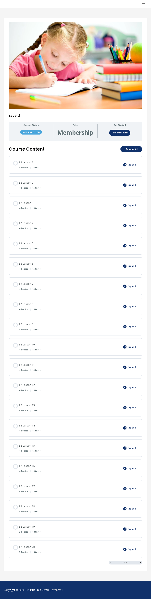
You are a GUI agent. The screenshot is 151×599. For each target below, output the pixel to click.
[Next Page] (140, 562)
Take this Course (120, 132)
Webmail (57, 590)
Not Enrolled (31, 132)
